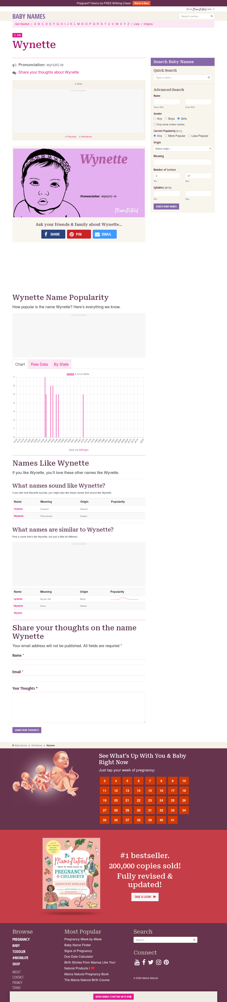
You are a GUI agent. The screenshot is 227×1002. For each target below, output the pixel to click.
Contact (18, 977)
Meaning (159, 156)
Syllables (162, 187)
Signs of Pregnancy (78, 950)
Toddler (18, 951)
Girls (184, 119)
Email (16, 671)
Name (17, 655)
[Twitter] (151, 963)
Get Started (22, 24)
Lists (136, 24)
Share (79, 83)
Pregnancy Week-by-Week (83, 939)
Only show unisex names (170, 124)
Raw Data (39, 364)
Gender (158, 114)
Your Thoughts (25, 688)
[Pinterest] (166, 963)
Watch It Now (141, 3)
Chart (20, 364)
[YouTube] (137, 963)
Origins (148, 24)
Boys (171, 119)
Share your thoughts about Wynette (48, 72)
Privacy (17, 982)
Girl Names (36, 745)
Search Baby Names (166, 206)
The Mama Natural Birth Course (87, 980)
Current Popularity (168, 131)
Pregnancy (21, 939)
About (16, 971)
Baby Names (28, 16)
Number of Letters (165, 170)
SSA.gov (83, 449)
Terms (16, 987)
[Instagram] (158, 963)
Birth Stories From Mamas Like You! (89, 962)
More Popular (176, 136)
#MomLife (20, 957)
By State (61, 364)
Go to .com (199, 9)
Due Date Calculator (78, 956)
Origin (157, 142)
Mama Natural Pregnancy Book (86, 974)
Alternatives (86, 136)
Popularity (71, 136)
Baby (16, 945)
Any (159, 119)
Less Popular (200, 136)
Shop (16, 963)
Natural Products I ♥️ (79, 968)
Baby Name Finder (77, 945)
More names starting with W (112, 996)
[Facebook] (143, 963)
